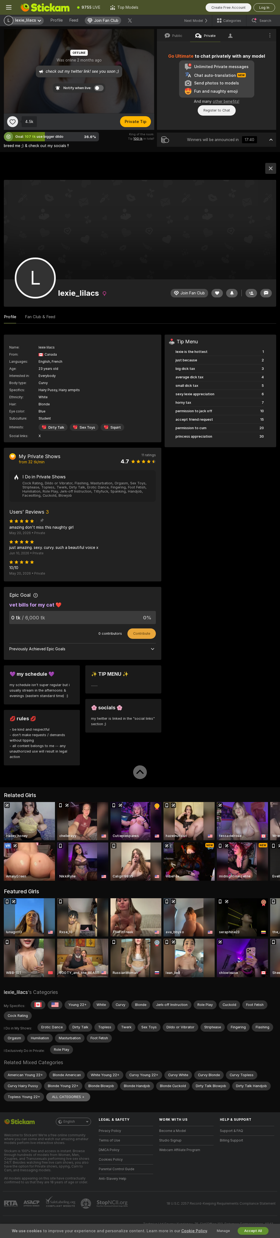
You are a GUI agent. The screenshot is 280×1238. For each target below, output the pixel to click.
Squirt (115, 427)
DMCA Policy (109, 1150)
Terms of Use (109, 1140)
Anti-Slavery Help (112, 1179)
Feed (73, 20)
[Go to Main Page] (45, 7)
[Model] (270, 168)
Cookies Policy (111, 1159)
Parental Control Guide (116, 1169)
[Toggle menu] (9, 7)
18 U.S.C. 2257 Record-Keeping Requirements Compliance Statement (221, 1203)
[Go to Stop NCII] (113, 1203)
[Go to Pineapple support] (86, 1203)
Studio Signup (170, 1140)
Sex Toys (87, 427)
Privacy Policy (110, 1131)
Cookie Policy (194, 1231)
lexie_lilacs (16, 992)
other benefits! (226, 101)
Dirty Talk (56, 427)
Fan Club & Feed (40, 316)
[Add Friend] (251, 293)
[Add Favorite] (12, 121)
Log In (264, 7)
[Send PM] (266, 293)
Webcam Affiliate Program (179, 1150)
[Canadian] (38, 1004)
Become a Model (172, 1131)
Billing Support (231, 1140)
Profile (56, 20)
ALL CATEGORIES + (68, 1097)
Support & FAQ (231, 1131)
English (69, 1121)
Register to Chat (216, 110)
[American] (55, 1004)
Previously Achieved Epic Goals (37, 649)
